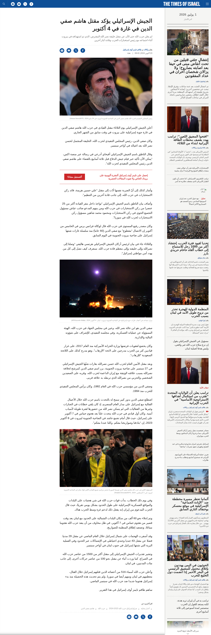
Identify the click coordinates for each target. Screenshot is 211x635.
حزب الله (101, 608)
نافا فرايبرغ (201, 148)
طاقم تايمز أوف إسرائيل (132, 50)
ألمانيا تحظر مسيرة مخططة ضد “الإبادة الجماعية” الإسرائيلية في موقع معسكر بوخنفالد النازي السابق (190, 504)
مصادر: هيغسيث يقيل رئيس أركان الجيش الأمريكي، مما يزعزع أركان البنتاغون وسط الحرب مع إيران (192, 433)
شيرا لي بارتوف (200, 514)
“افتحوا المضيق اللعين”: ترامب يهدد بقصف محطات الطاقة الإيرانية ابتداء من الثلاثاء (188, 140)
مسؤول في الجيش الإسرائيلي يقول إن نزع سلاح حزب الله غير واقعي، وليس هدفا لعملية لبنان (191, 345)
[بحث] (4, 4)
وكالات (146, 50)
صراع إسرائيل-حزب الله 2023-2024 (123, 608)
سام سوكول (201, 258)
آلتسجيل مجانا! (74, 177)
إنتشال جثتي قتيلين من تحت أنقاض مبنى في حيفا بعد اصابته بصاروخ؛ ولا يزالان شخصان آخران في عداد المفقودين (189, 68)
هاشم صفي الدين (87, 608)
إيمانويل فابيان (200, 81)
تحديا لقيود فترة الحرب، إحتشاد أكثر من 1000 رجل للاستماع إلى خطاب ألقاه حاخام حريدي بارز (188, 248)
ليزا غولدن (202, 320)
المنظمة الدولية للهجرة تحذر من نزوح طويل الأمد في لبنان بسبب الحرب (189, 312)
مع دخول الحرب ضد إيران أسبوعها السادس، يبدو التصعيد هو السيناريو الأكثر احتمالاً (192, 201)
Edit (129, 53)
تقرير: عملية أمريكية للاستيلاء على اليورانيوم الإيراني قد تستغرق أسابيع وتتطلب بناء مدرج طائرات (192, 457)
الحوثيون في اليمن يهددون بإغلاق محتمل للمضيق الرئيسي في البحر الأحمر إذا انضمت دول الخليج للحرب (188, 570)
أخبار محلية (145, 608)
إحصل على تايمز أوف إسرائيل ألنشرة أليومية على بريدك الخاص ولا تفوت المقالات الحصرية (124, 177)
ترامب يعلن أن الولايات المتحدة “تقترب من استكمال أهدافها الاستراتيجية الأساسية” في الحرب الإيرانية (188, 398)
